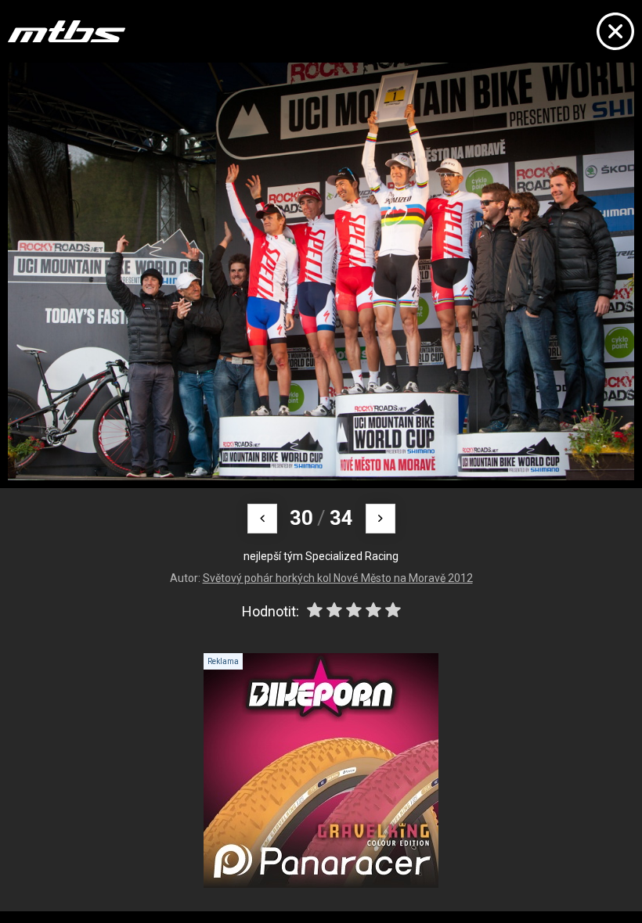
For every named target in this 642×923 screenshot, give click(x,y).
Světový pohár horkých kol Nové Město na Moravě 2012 (338, 578)
